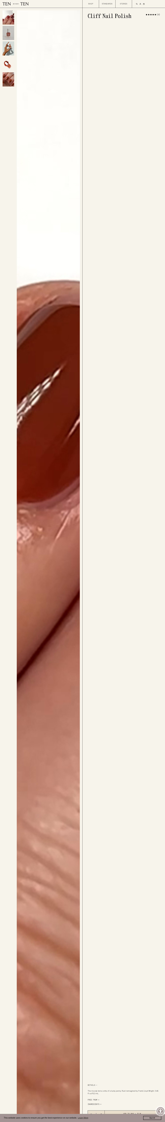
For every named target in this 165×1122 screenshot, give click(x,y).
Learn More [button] (83, 1118)
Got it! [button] (152, 1118)
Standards (107, 4)
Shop (90, 4)
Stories (123, 4)
